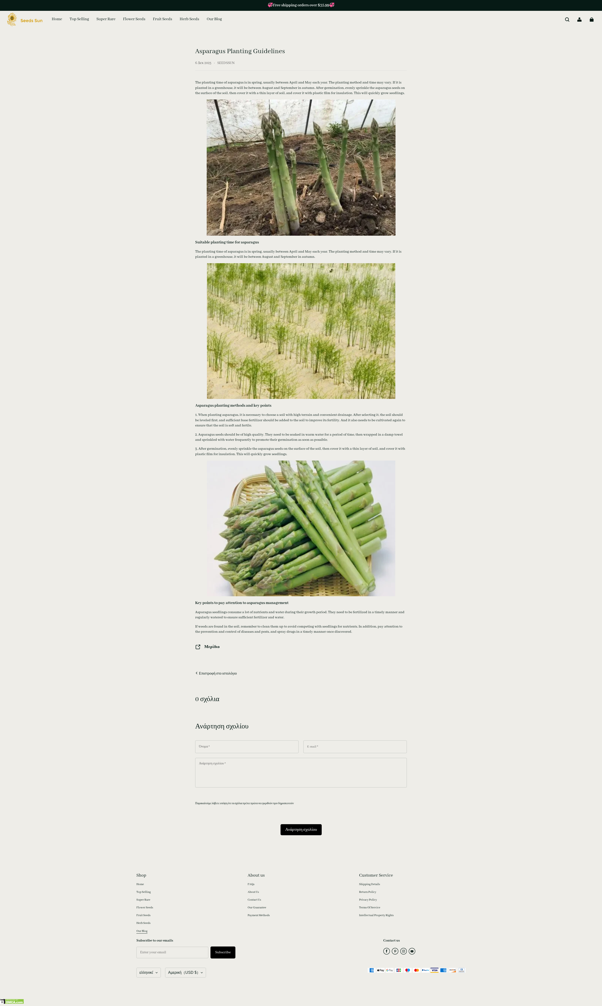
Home (140, 884)
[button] (567, 19)
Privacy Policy (368, 900)
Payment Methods (259, 915)
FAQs (251, 884)
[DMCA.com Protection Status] (12, 1003)
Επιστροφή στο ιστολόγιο (217, 674)
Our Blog (141, 931)
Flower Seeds (144, 907)
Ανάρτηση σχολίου (301, 829)
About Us (253, 892)
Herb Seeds (143, 923)
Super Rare (143, 900)
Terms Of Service (369, 907)
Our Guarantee (257, 907)
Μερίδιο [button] (212, 646)
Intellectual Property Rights (376, 915)
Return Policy (367, 892)
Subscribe (223, 952)
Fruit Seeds (143, 915)
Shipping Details (369, 884)
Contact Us (254, 900)
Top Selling (143, 892)
